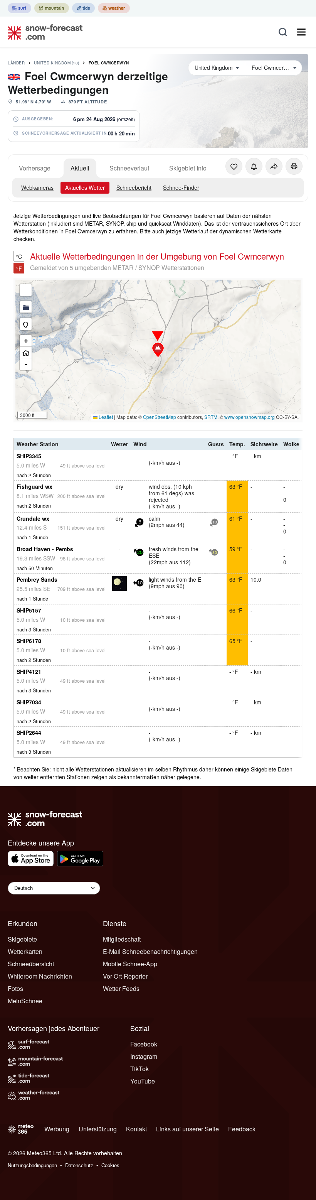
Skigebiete (22, 939)
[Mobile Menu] (301, 32)
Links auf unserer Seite (187, 1128)
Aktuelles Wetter (85, 187)
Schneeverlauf (129, 168)
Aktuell (80, 168)
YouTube (142, 1081)
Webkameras (37, 187)
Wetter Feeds (121, 988)
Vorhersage (34, 168)
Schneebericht (133, 187)
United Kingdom (56, 63)
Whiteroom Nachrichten (40, 976)
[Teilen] (274, 166)
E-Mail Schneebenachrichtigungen (150, 951)
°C (19, 256)
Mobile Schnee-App (130, 963)
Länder (16, 63)
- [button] (26, 364)
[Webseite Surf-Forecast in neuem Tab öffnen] (19, 8)
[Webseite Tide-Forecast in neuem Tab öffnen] (83, 8)
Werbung (56, 1128)
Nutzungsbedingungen (32, 1165)
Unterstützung (98, 1128)
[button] (158, 350)
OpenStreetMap (159, 417)
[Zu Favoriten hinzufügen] (233, 166)
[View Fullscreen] (26, 290)
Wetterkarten (25, 951)
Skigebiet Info (188, 168)
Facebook (143, 1044)
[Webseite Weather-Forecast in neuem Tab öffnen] (114, 8)
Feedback (241, 1128)
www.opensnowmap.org (249, 417)
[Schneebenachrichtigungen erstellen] (253, 166)
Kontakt (136, 1128)
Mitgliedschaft (122, 939)
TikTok (139, 1068)
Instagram (143, 1056)
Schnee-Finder (181, 187)
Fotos (15, 988)
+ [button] (26, 341)
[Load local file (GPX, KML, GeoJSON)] (26, 307)
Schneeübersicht (31, 963)
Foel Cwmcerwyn (109, 63)
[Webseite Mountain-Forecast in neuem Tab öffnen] (51, 8)
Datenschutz (79, 1165)
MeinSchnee (25, 1000)
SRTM (210, 417)
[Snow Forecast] (43, 32)
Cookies (110, 1165)
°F (19, 268)
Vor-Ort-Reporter (125, 976)
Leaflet (105, 417)
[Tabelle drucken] (294, 166)
